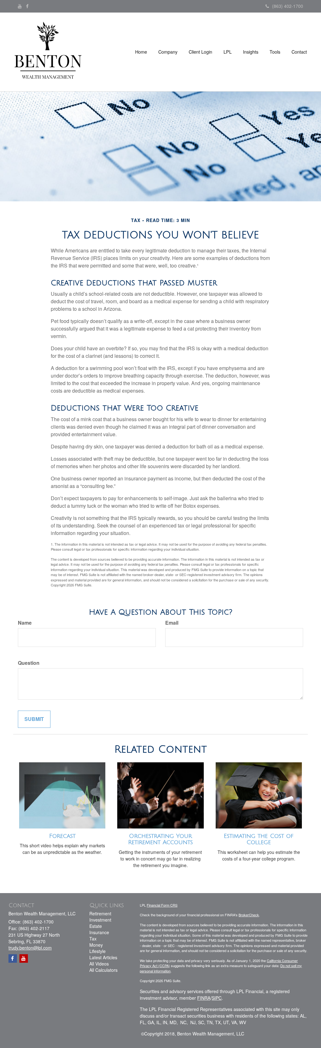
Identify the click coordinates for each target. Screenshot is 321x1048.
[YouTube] (20, 6)
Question (28, 662)
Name (25, 622)
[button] (168, 52)
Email (171, 622)
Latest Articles (103, 957)
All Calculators (103, 970)
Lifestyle (97, 951)
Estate (95, 926)
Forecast (62, 836)
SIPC (217, 998)
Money (96, 945)
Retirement (100, 913)
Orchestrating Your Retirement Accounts (160, 839)
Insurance (99, 932)
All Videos (99, 964)
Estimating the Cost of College (258, 839)
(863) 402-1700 (287, 6)
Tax (93, 938)
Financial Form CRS (162, 905)
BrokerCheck (249, 914)
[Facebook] (27, 6)
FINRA (203, 998)
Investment (100, 920)
